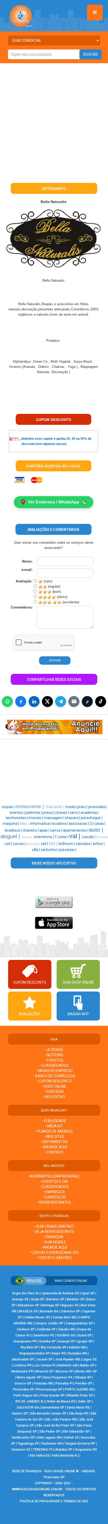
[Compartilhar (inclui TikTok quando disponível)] (100, 701)
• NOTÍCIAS (54, 1055)
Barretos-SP (55, 1299)
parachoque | (91, 818)
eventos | (17, 812)
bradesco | (14, 830)
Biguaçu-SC (70, 1305)
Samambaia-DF (52, 1407)
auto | (96, 830)
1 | (57, 837)
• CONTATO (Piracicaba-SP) (54, 1252)
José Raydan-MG (67, 1359)
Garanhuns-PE (43, 1335)
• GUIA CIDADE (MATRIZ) (54, 1226)
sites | (64, 837)
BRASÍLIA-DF (28, 1311)
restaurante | (30, 806)
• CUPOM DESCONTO (54, 1081)
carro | (74, 812)
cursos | (19, 844)
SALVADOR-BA (28, 1407)
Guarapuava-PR (25, 1341)
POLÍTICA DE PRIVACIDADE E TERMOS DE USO (54, 1501)
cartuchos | (50, 850)
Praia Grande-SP (52, 1395)
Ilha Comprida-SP (54, 1347)
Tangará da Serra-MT (80, 1443)
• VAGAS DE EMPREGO (54, 1071)
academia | (89, 812)
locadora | (60, 823)
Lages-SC (90, 1359)
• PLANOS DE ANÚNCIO (54, 1131)
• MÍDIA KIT (54, 1126)
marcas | (27, 837)
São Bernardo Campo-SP (48, 1413)
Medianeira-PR (22, 1371)
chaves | (62, 812)
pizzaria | (33, 844)
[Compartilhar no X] (47, 701)
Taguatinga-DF (28, 1443)
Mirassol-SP (44, 1371)
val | (75, 836)
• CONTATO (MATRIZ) (54, 1258)
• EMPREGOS (54, 1192)
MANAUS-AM (68, 1365)
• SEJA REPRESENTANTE (54, 1232)
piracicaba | (97, 807)
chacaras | (55, 806)
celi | (45, 844)
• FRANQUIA (54, 1237)
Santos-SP (20, 1413)
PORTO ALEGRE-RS (79, 1389)
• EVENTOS (54, 1060)
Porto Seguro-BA (25, 1395)
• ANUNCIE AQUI (54, 1147)
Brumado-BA (49, 1311)
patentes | (34, 812)
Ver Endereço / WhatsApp (53, 502)
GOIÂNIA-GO (66, 1335)
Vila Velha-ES (40, 1455)
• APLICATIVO (54, 1097)
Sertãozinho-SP (23, 1437)
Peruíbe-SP (83, 1383)
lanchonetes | (17, 818)
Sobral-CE (71, 1437)
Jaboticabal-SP (22, 1359)
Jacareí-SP (44, 1359)
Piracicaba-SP (23, 1389)
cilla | (36, 850)
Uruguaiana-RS (86, 1449)
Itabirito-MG (77, 1347)
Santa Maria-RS (78, 1407)
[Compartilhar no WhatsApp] (7, 701)
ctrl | (54, 843)
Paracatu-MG (43, 1383)
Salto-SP (84, 1401)
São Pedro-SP (49, 1431)
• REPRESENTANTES (54, 1202)
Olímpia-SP (83, 1377)
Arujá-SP (37, 1299)
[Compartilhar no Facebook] (20, 701)
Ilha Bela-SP (30, 1347)
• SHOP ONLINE (54, 1086)
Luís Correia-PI (44, 1365)
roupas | (8, 807)
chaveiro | (31, 830)
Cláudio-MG (66, 1329)
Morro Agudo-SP (29, 1377)
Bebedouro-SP (28, 1305)
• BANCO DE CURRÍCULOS (54, 1076)
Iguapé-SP (85, 1341)
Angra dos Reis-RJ (26, 1293)
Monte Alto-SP (86, 1371)
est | (9, 844)
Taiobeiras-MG (51, 1443)
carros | (56, 830)
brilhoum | (67, 844)
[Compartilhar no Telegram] (60, 701)
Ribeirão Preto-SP (80, 1395)
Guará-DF (84, 1335)
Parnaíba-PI (64, 1383)
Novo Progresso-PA (58, 1377)
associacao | (79, 823)
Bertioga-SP (50, 1305)
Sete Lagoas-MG (49, 1437)
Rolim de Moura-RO (61, 1401)
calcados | (84, 844)
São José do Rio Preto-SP (55, 1425)
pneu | (82, 807)
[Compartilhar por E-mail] (73, 701)
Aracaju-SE (20, 1299)
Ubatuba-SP (63, 1449)
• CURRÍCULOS (54, 1197)
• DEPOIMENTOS (54, 1142)
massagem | (54, 818)
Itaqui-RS (59, 1353)
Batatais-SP (75, 1299)
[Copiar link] (87, 701)
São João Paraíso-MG (61, 1419)
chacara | (73, 818)
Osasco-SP (22, 1383)
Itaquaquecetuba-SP (34, 1353)
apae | (44, 830)
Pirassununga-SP (49, 1389)
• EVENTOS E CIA (54, 1181)
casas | (99, 823)
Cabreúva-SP (70, 1311)
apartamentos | (76, 830)
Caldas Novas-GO (37, 1317)
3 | (92, 823)
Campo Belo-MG (64, 1317)
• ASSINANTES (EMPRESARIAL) (54, 1176)
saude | (89, 837)
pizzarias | (68, 850)
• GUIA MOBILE (54, 1242)
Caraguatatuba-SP (79, 1323)
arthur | (99, 844)
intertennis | (44, 837)
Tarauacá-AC (21, 1449)
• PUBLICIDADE (54, 1121)
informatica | (41, 823)
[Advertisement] (54, 119)
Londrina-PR (22, 1365)
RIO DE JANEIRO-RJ (30, 1401)
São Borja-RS (78, 1413)
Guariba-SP (47, 1341)
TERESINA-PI (42, 1449)
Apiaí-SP (88, 1293)
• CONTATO (54, 1152)
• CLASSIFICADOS (54, 1065)
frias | (25, 823)
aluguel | (11, 836)
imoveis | (36, 818)
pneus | (49, 812)
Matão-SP (87, 1365)
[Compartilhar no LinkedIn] (34, 701)
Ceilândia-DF (46, 1329)
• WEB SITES (54, 1136)
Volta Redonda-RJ (65, 1455)
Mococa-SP (64, 1371)
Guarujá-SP (66, 1341)
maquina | (11, 823)
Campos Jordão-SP (49, 1323)
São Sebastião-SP (75, 1431)
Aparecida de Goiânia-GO (60, 1293)
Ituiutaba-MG (77, 1353)
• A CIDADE (54, 1050)
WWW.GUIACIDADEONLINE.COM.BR (37, 1489)
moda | (71, 807)
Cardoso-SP (26, 1329)
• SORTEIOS (54, 1092)
